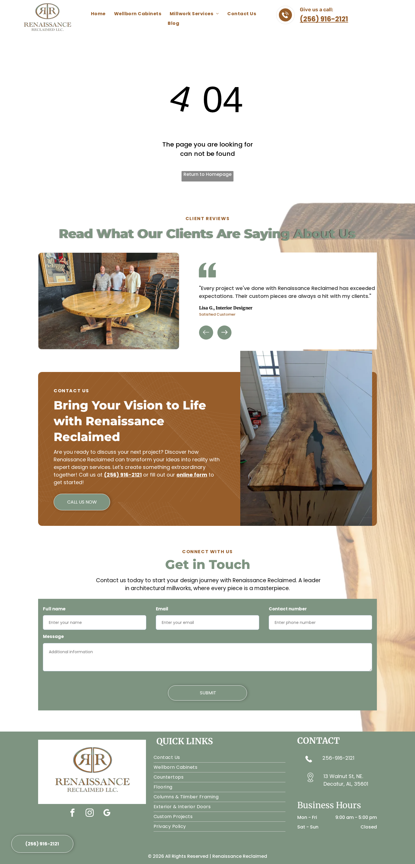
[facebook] (72, 813)
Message (53, 636)
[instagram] (89, 813)
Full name (54, 609)
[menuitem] (98, 14)
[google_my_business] (107, 813)
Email (162, 609)
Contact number (288, 609)
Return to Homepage (207, 174)
